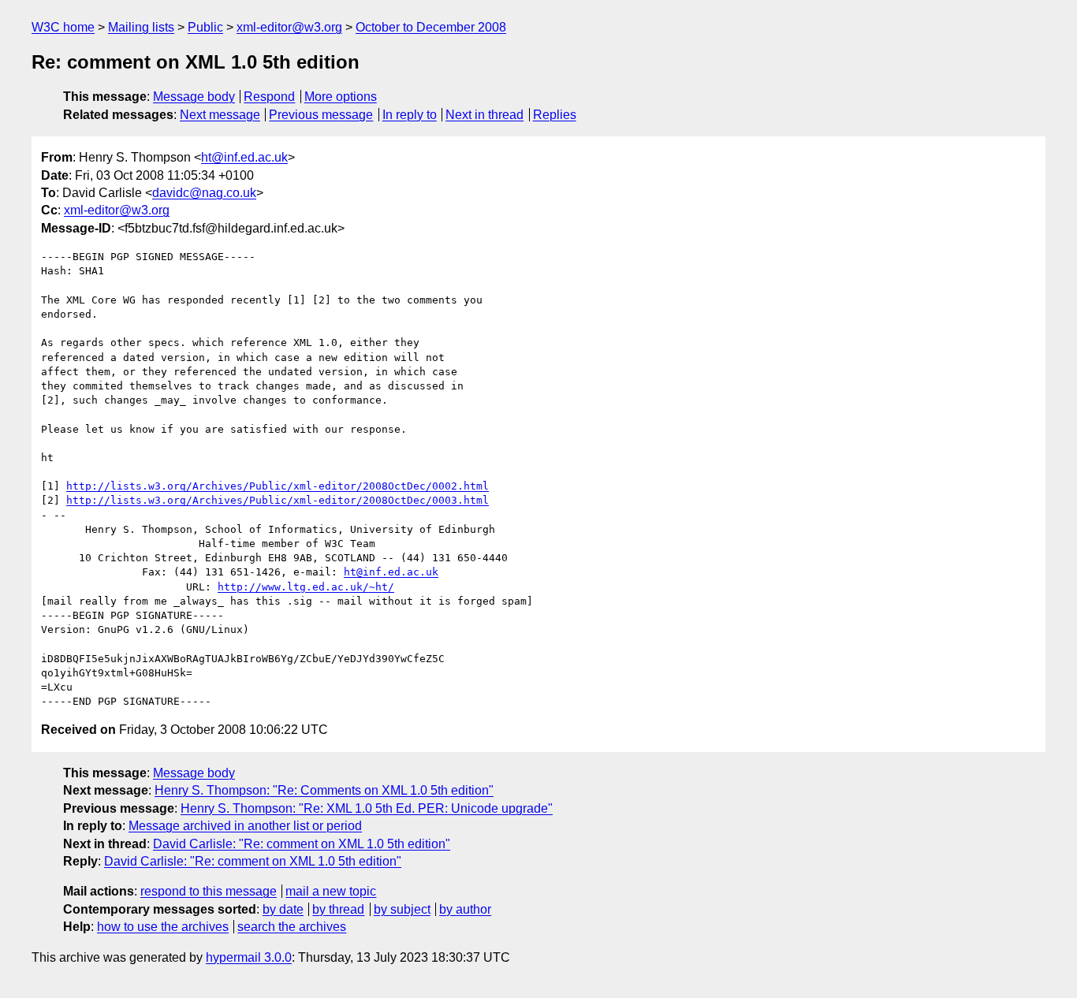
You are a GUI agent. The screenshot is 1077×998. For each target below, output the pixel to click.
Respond (269, 96)
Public (205, 27)
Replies (554, 114)
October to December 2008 (431, 27)
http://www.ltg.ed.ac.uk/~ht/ (306, 587)
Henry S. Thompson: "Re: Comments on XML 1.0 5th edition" (324, 790)
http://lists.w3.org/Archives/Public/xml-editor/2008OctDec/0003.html (277, 500)
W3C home (63, 27)
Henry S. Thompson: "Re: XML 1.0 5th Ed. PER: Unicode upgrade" (367, 808)
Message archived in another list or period (245, 825)
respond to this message (208, 891)
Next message (220, 114)
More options (340, 96)
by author (465, 909)
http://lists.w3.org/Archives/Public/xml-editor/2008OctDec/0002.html (277, 486)
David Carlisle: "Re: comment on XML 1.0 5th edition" (301, 844)
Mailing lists (141, 27)
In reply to (409, 114)
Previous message (321, 114)
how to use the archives (163, 926)
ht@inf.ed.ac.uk (244, 157)
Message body (194, 96)
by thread (338, 909)
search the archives (291, 926)
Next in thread (484, 114)
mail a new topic (330, 891)
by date (283, 909)
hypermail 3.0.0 (249, 957)
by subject (402, 909)
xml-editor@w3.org (289, 27)
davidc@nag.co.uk (204, 192)
